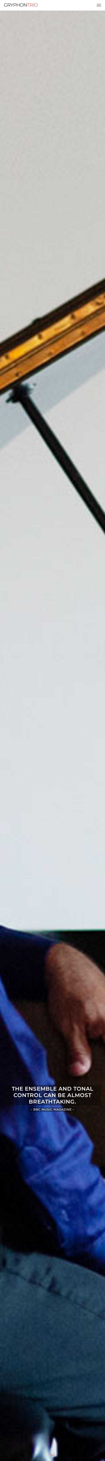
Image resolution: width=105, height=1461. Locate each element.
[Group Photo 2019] (52, 736)
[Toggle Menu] (99, 5)
